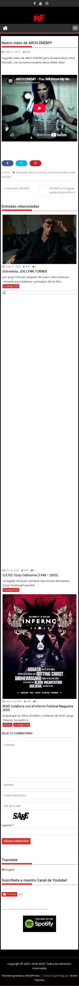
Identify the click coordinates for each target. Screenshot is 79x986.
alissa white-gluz (24, 172)
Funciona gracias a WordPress (21, 975)
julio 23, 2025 (12, 570)
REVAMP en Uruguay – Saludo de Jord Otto (62, 190)
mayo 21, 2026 (13, 266)
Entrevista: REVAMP (18, 188)
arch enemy (41, 172)
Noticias (7, 724)
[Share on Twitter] (21, 163)
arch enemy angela (58, 172)
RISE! (28, 51)
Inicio (7, 172)
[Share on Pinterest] (35, 163)
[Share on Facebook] (7, 163)
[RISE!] (39, 21)
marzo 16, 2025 (13, 701)
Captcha (7, 825)
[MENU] (75, 28)
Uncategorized (11, 286)
